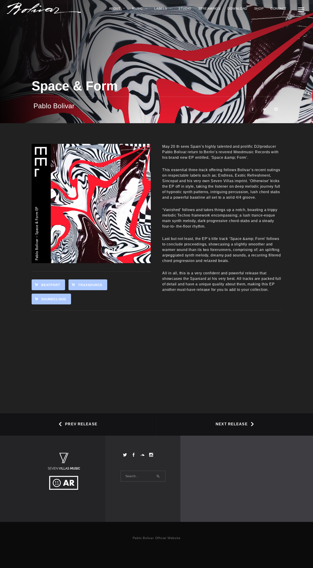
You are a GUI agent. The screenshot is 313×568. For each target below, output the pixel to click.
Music (137, 8)
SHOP (259, 8)
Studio (184, 8)
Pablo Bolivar (53, 106)
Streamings (209, 8)
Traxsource (90, 285)
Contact (278, 8)
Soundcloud (53, 299)
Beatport (50, 285)
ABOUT (115, 8)
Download (237, 8)
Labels (160, 8)
